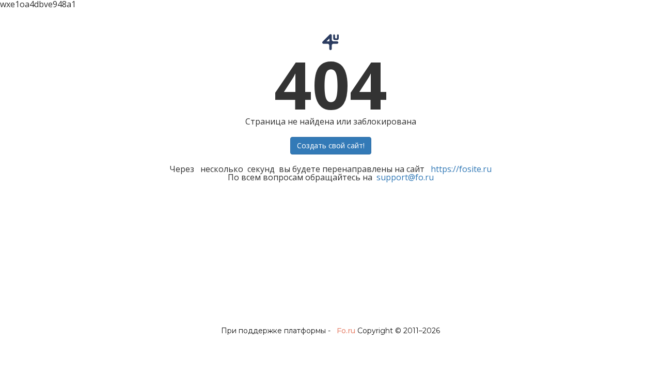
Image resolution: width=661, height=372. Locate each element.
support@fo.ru (405, 177)
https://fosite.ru (461, 169)
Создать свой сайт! (331, 145)
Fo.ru (346, 330)
